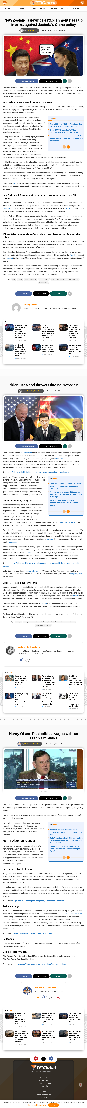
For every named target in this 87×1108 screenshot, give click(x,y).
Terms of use (43, 1097)
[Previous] (64, 147)
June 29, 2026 (47, 707)
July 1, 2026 (73, 687)
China (20, 279)
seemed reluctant (31, 571)
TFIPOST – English (43, 1083)
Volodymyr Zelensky (43, 625)
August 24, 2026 (74, 340)
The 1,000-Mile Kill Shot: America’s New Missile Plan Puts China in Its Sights (48, 1018)
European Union (29, 622)
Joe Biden (42, 622)
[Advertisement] (43, 372)
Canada (33, 8)
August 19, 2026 (74, 1042)
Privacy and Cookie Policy (37, 1105)
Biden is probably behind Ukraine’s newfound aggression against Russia (40, 472)
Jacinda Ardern (30, 279)
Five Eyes (73, 255)
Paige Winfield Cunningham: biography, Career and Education (38, 901)
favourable (7, 208)
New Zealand (44, 279)
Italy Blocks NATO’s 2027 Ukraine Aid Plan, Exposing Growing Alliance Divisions (75, 680)
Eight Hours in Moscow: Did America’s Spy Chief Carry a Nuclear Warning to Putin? (65, 848)
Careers (43, 1092)
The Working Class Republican (71, 914)
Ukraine (50, 539)
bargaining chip (76, 574)
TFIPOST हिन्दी (43, 1086)
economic (13, 542)
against (10, 258)
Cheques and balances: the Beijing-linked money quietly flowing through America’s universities (66, 138)
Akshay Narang (31, 30)
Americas (22, 8)
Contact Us (43, 1080)
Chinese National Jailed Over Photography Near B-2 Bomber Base (75, 349)
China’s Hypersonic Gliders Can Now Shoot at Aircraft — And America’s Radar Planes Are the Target (48, 331)
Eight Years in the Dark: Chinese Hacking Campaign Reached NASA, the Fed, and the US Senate (21, 331)
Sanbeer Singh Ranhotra (33, 391)
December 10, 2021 (48, 30)
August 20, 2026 (47, 1042)
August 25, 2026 (47, 340)
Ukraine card (59, 459)
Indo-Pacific (9, 8)
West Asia (65, 8)
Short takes (43, 283)
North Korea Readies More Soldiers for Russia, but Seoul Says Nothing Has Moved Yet (65, 486)
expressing (69, 208)
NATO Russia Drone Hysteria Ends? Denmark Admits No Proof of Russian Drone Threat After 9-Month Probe (75, 700)
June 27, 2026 (74, 709)
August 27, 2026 (21, 340)
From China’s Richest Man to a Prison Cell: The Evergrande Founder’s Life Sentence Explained (75, 331)
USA (73, 622)
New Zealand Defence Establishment (65, 279)
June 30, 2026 (20, 707)
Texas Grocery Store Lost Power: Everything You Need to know (39, 964)
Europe (76, 8)
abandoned (32, 553)
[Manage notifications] (80, 1085)
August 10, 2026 (21, 687)
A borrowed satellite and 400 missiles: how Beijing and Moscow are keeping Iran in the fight (66, 494)
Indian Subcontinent (49, 8)
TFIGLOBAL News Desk (32, 744)
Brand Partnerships (43, 1095)
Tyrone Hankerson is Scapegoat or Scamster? (32, 933)
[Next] (68, 147)
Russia (76, 596)
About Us (43, 1077)
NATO (44, 603)
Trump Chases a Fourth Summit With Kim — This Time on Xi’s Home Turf (48, 1035)
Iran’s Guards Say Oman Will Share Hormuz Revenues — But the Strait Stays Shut (66, 832)
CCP (13, 279)
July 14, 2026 (47, 689)
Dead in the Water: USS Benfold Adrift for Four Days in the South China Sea (75, 1035)
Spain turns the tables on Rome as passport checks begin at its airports (21, 680)
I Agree (53, 1105)
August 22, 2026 (21, 358)
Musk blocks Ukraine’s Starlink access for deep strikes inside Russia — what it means (66, 502)
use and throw (26, 453)
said (14, 183)
